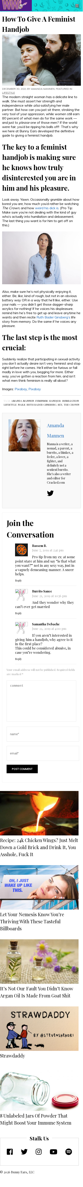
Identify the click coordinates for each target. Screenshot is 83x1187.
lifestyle (10, 404)
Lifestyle (8, 92)
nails (21, 404)
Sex (60, 404)
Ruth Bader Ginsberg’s (53, 317)
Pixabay (21, 389)
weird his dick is (47, 208)
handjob (55, 400)
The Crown (71, 404)
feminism (41, 400)
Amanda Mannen (43, 88)
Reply (18, 580)
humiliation (70, 400)
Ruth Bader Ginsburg (41, 404)
